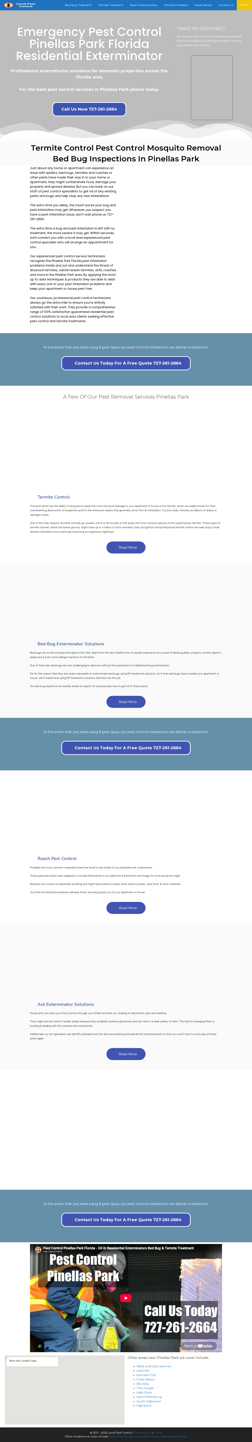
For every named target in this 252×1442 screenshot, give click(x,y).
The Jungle (145, 1388)
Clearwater (167, 1436)
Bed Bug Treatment (78, 5)
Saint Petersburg (149, 1397)
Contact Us (226, 5)
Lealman (143, 1370)
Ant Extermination (176, 5)
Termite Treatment (110, 5)
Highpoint (144, 1405)
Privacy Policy (143, 1432)
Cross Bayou (145, 1379)
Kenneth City (146, 1375)
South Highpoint (148, 1401)
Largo (136, 1436)
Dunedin (181, 1436)
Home (244, 5)
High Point (144, 1392)
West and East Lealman (154, 1366)
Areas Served (203, 5)
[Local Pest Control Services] (20, 5)
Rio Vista (142, 1384)
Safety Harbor (150, 1436)
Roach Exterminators (143, 5)
